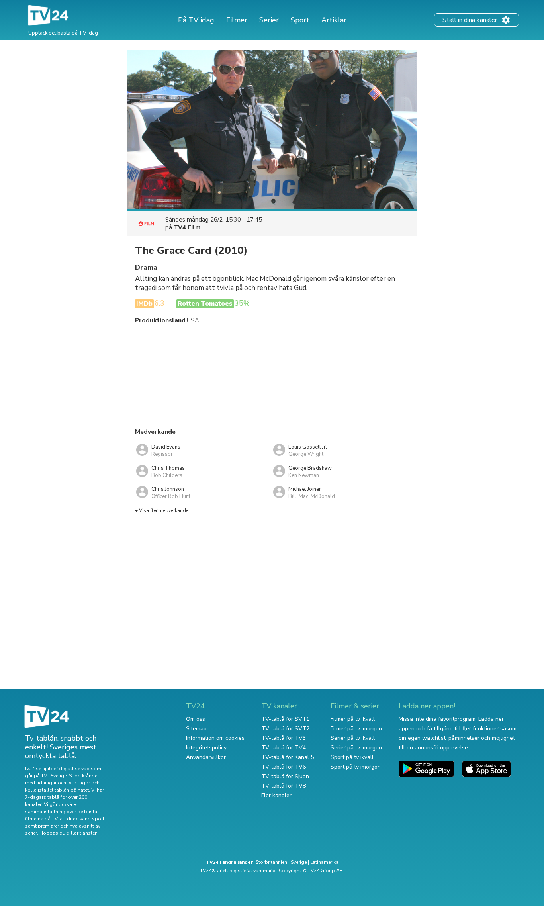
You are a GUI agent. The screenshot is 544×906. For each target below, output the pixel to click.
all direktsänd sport (82, 819)
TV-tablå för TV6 (283, 767)
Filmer (236, 20)
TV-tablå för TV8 (283, 786)
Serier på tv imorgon (356, 747)
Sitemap (196, 728)
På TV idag (196, 20)
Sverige (299, 862)
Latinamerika (324, 862)
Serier (269, 20)
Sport (300, 20)
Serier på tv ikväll (353, 738)
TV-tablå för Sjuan (285, 776)
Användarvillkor (206, 757)
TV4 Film (187, 227)
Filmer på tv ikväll (353, 719)
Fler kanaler (276, 795)
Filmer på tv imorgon (356, 728)
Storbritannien (271, 862)
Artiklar (333, 20)
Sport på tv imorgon (356, 767)
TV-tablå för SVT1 (285, 719)
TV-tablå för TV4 (283, 747)
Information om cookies (215, 738)
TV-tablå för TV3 (283, 738)
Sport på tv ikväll (352, 757)
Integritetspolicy (206, 747)
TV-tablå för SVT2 (285, 728)
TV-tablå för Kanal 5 (287, 757)
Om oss (195, 719)
